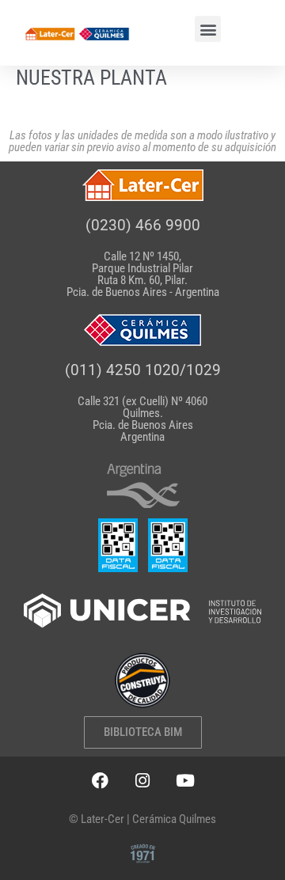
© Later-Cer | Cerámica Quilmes (142, 819)
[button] (208, 29)
